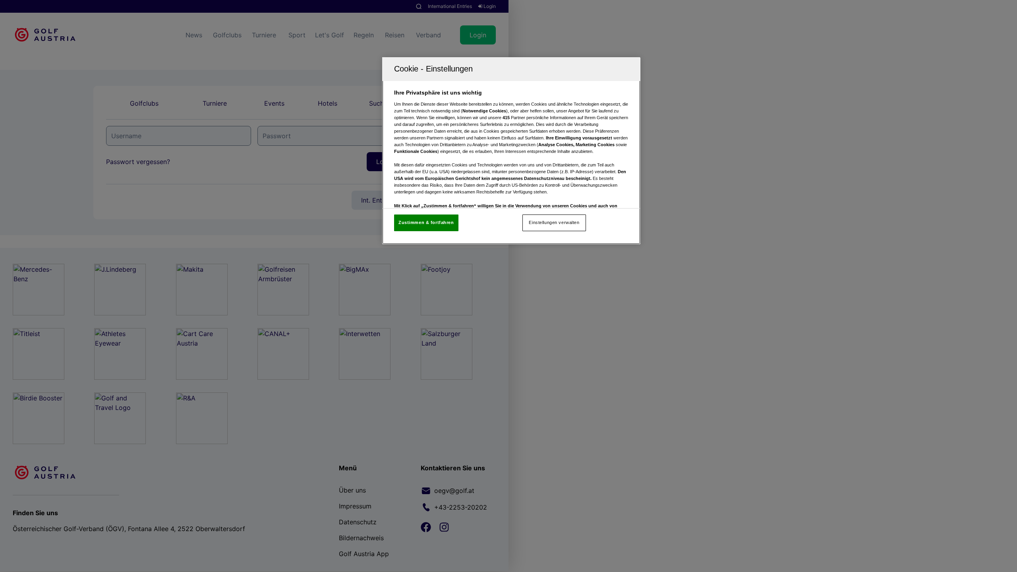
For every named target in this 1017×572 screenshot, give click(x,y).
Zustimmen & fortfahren (426, 222)
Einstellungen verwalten (554, 222)
